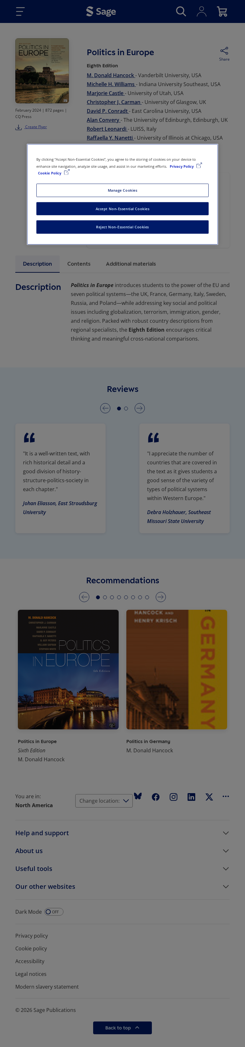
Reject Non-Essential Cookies (122, 227)
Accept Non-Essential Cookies (123, 208)
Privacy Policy (182, 166)
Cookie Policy (50, 172)
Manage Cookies (122, 190)
